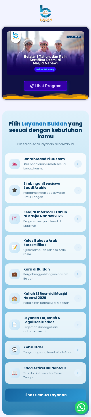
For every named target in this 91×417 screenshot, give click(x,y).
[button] (81, 407)
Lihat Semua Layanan (46, 395)
